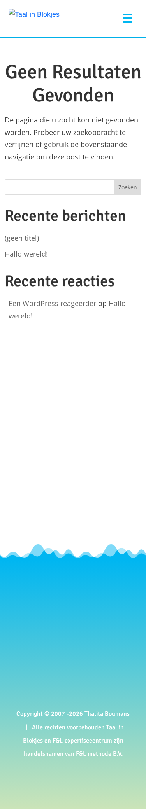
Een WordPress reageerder (52, 303)
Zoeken (127, 187)
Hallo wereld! (26, 254)
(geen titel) (22, 238)
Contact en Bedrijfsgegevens (71, 674)
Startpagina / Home (58, 603)
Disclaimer (45, 696)
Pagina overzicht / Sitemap (68, 614)
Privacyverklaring (55, 685)
